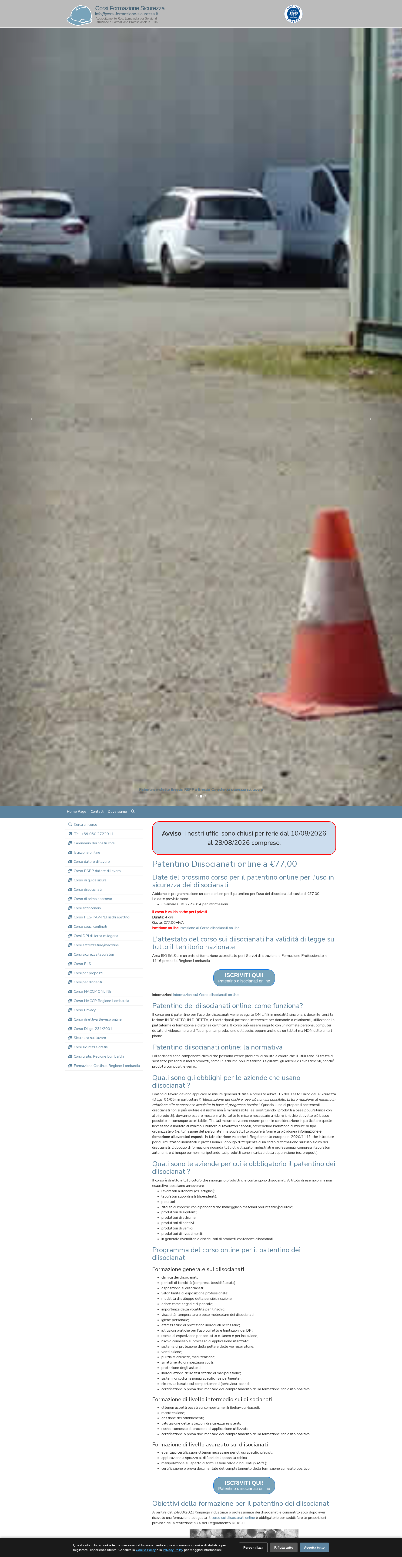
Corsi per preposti (88, 973)
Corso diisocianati (88, 889)
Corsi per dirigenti (88, 982)
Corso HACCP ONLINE (92, 991)
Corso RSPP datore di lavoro (97, 870)
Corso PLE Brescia (221, 791)
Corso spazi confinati (90, 926)
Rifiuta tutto (283, 1547)
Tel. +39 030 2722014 (94, 833)
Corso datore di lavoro (92, 861)
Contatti (97, 811)
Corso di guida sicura (90, 880)
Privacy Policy (173, 1550)
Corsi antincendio (87, 908)
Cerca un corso (85, 824)
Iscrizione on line (87, 852)
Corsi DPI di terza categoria (96, 935)
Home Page (76, 811)
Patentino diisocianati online (244, 977)
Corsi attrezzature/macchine (96, 945)
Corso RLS (82, 963)
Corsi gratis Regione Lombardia (99, 1056)
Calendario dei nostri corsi (94, 843)
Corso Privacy (85, 1010)
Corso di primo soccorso (93, 898)
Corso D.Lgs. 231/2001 (93, 1028)
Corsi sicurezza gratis (91, 1047)
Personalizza (253, 1547)
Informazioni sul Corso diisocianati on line (206, 994)
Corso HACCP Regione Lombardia (101, 1000)
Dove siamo (117, 811)
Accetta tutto (314, 1547)
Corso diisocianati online (185, 791)
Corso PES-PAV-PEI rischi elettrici (102, 917)
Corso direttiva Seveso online (98, 1019)
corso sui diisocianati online (233, 1517)
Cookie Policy (146, 1550)
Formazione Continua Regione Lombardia (107, 1065)
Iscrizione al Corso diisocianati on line (210, 928)
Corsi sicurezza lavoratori (94, 954)
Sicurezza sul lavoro (90, 1037)
